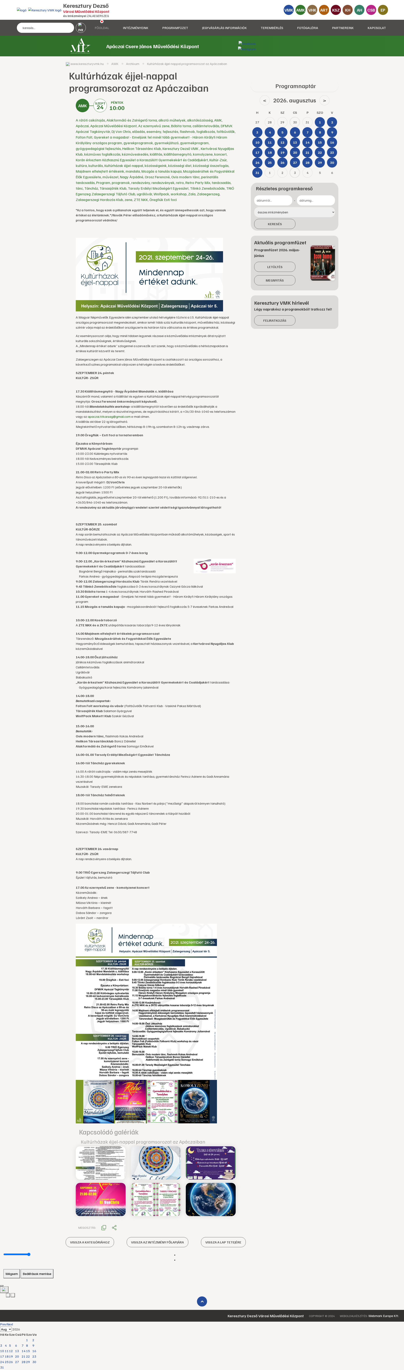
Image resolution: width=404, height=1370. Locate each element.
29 (28, 1362)
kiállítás (156, 154)
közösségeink (156, 165)
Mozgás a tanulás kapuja (161, 171)
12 (11, 1351)
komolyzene (203, 154)
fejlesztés (170, 131)
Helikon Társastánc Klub (141, 148)
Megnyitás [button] (275, 280)
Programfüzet (175, 28)
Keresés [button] (275, 224)
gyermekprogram (194, 142)
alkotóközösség (200, 120)
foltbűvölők (226, 131)
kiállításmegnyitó (177, 154)
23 (34, 1356)
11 (7, 1351)
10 (2, 1351)
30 (34, 1362)
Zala (191, 194)
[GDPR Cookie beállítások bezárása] (1, 1285)
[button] (103, 1227)
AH (359, 10)
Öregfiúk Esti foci (163, 199)
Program (103, 182)
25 (7, 1362)
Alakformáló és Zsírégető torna (131, 120)
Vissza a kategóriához (90, 1242)
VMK (288, 10)
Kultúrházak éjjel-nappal (123, 165)
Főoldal (102, 28)
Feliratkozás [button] (274, 320)
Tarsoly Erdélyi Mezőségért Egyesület (158, 188)
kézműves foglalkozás (102, 154)
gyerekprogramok (138, 142)
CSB (371, 10)
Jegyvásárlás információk (224, 28)
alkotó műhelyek (172, 120)
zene (128, 199)
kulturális (95, 165)
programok (121, 182)
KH (347, 10)
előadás (138, 131)
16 (34, 1351)
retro (180, 182)
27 (17, 1362)
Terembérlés (272, 28)
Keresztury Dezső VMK (180, 148)
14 (23, 1351)
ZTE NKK (141, 199)
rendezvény (140, 182)
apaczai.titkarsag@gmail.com (109, 416)
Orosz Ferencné (157, 177)
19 (11, 1356)
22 (28, 1356)
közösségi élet (179, 165)
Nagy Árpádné (131, 177)
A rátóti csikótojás (90, 120)
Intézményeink (135, 28)
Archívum (132, 64)
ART (324, 10)
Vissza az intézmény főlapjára (157, 1242)
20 (17, 1356)
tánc (79, 188)
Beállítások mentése (37, 1274)
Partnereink (343, 28)
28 (23, 1362)
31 (2, 1367)
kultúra (81, 165)
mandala (133, 171)
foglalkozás (205, 131)
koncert (220, 154)
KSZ (336, 10)
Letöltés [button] (275, 267)
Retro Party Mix (197, 182)
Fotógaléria (307, 28)
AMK (300, 10)
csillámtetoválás (206, 125)
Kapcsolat (377, 28)
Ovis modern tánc (185, 177)
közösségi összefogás (211, 165)
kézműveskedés (135, 154)
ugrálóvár (144, 194)
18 (7, 1356)
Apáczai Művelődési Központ (113, 125)
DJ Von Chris (121, 131)
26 (11, 1362)
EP (383, 10)
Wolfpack (161, 194)
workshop (179, 194)
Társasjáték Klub (113, 188)
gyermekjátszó (166, 142)
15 (28, 1351)
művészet (110, 177)
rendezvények (163, 182)
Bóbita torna (181, 125)
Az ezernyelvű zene (154, 125)
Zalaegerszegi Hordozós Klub (99, 199)
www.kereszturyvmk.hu (87, 64)
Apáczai (82, 125)
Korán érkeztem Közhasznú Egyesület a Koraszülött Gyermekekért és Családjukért (142, 159)
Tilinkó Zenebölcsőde (207, 188)
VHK (312, 10)
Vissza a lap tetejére (223, 1242)
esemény (153, 131)
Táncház (91, 188)
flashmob (187, 131)
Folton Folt (84, 137)
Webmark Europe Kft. (383, 1316)
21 (23, 1356)
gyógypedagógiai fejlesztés (98, 148)
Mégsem (11, 1274)
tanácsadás (221, 182)
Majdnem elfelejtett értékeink (100, 171)
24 (2, 1362)
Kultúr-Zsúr (218, 159)
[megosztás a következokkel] (114, 1227)
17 (2, 1356)
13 (17, 1351)
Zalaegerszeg (208, 194)
